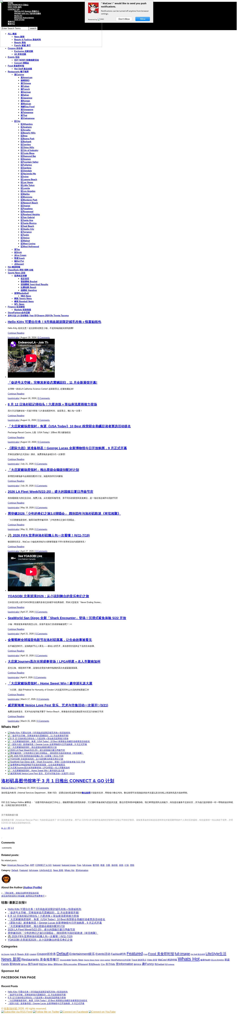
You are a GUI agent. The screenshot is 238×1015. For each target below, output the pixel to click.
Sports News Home (91, 960)
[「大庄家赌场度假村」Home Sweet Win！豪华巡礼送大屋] (36, 770)
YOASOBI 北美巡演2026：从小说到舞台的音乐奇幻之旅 (48, 596)
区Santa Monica (28, 223)
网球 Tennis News (23, 298)
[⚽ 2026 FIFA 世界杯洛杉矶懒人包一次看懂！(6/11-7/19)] (35, 756)
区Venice (25, 238)
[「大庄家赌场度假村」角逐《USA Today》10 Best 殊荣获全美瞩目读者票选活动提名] (49, 741)
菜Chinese (26, 83)
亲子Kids (110, 964)
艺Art (103, 964)
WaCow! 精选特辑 (167, 959)
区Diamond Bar (28, 156)
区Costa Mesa (27, 153)
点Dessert (19, 264)
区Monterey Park (29, 200)
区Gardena (26, 168)
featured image (69, 865)
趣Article (137, 964)
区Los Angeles (28, 191)
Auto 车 (13, 954)
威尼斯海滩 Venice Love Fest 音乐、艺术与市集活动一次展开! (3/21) (58, 705)
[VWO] (101, 19)
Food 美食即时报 (16, 66)
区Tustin (25, 235)
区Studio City (27, 229)
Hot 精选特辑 (14, 267)
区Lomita (25, 188)
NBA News (26, 296)
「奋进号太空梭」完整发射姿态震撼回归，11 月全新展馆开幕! (52, 382)
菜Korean (25, 101)
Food (145, 954)
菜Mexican (26, 104)
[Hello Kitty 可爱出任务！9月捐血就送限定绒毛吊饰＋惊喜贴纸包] (39, 732)
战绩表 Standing (29, 290)
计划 (127, 865)
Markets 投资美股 (22, 309)
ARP (32, 865)
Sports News (77, 960)
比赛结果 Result (28, 287)
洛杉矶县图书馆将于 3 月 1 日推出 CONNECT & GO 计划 (57, 780)
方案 (108, 865)
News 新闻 (58, 870)
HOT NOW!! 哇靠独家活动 (26, 60)
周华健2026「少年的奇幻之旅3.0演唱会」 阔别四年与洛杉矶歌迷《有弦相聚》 (64, 513)
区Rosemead (27, 211)
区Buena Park (27, 138)
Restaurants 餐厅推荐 (18, 71)
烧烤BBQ (25, 80)
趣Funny (148, 964)
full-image (86, 865)
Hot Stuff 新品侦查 (23, 69)
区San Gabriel (28, 217)
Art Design (5, 954)
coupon (32, 954)
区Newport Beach (29, 203)
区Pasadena (27, 208)
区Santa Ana (27, 220)
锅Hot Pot (19, 261)
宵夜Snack (19, 258)
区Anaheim (26, 127)
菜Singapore (27, 109)
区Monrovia (26, 197)
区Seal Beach (27, 226)
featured (56, 865)
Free (79, 865)
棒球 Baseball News (24, 301)
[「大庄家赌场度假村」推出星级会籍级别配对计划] (32, 747)
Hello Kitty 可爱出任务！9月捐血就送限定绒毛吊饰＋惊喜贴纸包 (54, 322)
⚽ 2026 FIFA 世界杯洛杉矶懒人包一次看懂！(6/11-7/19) (49, 535)
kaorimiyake (13, 337)
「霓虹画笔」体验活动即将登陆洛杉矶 (21, 893)
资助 (132, 865)
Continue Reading (16, 333)
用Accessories (70, 964)
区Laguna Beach (29, 179)
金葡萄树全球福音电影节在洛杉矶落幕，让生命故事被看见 (50, 640)
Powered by (93, 19)
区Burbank (26, 141)
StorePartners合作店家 (19, 312)
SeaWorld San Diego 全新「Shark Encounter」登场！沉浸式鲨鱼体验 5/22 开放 (67, 618)
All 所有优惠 (20, 54)
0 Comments (44, 337)
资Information (82, 870)
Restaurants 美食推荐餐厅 (40, 959)
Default (14, 870)
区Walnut (25, 240)
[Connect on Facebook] (74, 1011)
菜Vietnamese (27, 118)
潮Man (50, 964)
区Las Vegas (27, 182)
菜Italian (25, 95)
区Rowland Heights (30, 214)
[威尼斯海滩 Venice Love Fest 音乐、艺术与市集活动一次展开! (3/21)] (41, 773)
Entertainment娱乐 (82, 954)
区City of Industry (29, 150)
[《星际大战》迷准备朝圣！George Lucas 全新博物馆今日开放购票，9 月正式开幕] (47, 744)
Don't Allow (124, 19)
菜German (26, 92)
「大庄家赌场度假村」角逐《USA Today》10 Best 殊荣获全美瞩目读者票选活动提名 (69, 426)
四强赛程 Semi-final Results (34, 284)
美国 (121, 865)
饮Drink (18, 252)
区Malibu (25, 194)
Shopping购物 (65, 960)
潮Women (58, 964)
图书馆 (96, 865)
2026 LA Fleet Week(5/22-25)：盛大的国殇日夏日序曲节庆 (50, 491)
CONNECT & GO (43, 865)
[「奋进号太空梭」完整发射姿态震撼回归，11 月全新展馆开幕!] (38, 735)
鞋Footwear (169, 964)
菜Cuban (25, 86)
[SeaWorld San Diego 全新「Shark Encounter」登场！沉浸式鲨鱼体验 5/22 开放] (46, 762)
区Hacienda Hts (28, 173)
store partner (105, 960)
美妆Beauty (94, 964)
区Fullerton (26, 165)
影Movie (15, 964)
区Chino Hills (27, 147)
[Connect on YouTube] (102, 1011)
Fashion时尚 (118, 954)
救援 (102, 865)
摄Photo (24, 964)
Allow (142, 19)
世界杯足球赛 (20, 275)
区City (17, 121)
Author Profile (32, 887)
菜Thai (24, 115)
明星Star (43, 964)
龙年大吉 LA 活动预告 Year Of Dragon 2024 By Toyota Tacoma (38, 315)
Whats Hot (69, 870)
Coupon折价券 (46, 954)
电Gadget (159, 964)
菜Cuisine (19, 74)
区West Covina (28, 243)
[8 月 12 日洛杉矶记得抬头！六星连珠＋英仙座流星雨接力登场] (38, 738)
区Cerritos (26, 144)
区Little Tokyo (27, 185)
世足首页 (25, 278)
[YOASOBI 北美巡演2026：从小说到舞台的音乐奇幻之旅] (35, 759)
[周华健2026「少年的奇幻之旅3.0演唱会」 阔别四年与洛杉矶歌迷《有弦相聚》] (46, 753)
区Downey (26, 159)
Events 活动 (13, 57)
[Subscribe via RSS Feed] (16, 1011)
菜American (26, 77)
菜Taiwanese (27, 112)
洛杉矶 (114, 865)
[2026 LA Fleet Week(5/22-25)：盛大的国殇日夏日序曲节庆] (36, 750)
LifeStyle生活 (45, 870)
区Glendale (26, 171)
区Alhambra (27, 124)
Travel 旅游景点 (138, 960)
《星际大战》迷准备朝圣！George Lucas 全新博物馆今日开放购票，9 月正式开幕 (67, 448)
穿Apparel (83, 964)
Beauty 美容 (23, 954)
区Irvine (24, 176)
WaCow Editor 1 (8, 788)
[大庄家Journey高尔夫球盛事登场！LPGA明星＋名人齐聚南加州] (39, 767)
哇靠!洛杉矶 (10, 1008)
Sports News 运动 (16, 273)
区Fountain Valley (29, 162)
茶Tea (17, 249)
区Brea (24, 136)
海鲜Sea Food (27, 106)
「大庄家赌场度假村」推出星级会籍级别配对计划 (43, 470)
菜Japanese (26, 98)
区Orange (25, 206)
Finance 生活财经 (16, 307)
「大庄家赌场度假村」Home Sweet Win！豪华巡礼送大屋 (50, 683)
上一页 (5, 828)
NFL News (19, 304)
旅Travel (33, 964)
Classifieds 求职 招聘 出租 (20, 270)
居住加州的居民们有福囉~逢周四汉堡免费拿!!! (23, 896)
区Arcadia (25, 130)
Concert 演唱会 (21, 63)
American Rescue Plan (18, 865)
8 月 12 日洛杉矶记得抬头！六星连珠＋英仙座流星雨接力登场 (52, 404)
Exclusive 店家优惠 (23, 51)
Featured (23, 870)
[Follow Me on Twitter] (46, 1011)
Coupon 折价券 (15, 48)
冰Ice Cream (20, 255)
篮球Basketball (21, 293)
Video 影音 (152, 960)
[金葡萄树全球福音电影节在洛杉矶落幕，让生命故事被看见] (36, 765)
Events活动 (103, 954)
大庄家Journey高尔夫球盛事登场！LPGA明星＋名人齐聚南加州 (54, 661)
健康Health (205, 960)
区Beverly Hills (28, 133)
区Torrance (26, 232)
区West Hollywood (30, 246)
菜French (25, 89)
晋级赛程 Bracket (29, 281)
